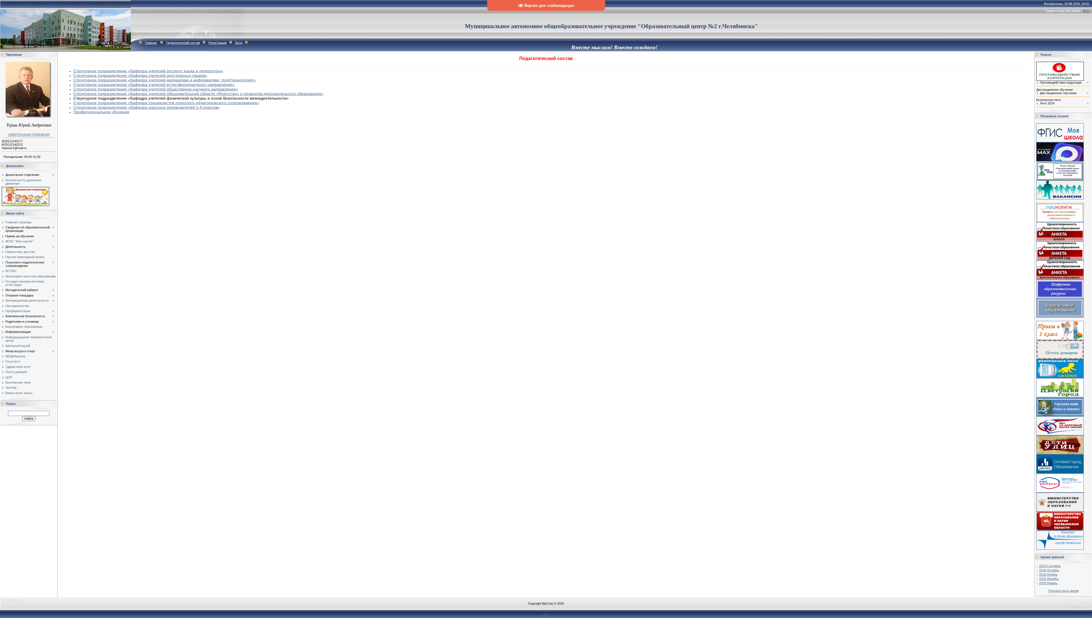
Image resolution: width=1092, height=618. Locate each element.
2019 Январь (1048, 583)
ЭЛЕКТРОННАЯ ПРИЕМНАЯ (29, 134)
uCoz (546, 614)
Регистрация (217, 42)
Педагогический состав (183, 42)
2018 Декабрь (1049, 578)
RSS (1086, 11)
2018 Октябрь (1049, 570)
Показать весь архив (1063, 590)
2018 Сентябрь (1050, 566)
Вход (238, 42)
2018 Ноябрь (1048, 574)
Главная (151, 42)
